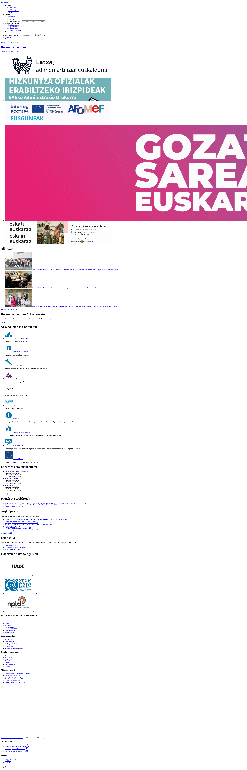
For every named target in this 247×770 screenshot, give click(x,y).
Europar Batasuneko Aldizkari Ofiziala (16, 682)
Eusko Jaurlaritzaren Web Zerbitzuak (12, 738)
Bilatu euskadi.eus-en (15, 21)
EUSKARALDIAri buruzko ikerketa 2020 (18, 528)
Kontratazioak (9, 659)
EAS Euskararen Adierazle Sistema (15, 547)
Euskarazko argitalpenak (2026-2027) (16, 471)
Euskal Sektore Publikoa (20, 338)
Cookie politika (13, 28)
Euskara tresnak (17, 365)
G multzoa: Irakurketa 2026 (13, 485)
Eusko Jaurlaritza (13, 11)
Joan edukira (4, 2)
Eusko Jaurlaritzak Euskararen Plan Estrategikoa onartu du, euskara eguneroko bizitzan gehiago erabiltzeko (64, 288)
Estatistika (8, 666)
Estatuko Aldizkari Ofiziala (13, 680)
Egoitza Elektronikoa (14, 30)
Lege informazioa (10, 630)
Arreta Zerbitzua (10, 645)
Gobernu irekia (9, 646)
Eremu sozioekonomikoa (20, 352)
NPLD (34, 611)
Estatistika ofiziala (10, 546)
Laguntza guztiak (6, 494)
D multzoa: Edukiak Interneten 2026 (16, 478)
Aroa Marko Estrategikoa (12, 526)
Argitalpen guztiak (6, 533)
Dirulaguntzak (9, 657)
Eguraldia (8, 663)
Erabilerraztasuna (13, 25)
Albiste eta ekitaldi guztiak (9, 309)
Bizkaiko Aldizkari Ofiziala (13, 677)
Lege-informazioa (13, 27)
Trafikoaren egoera (10, 664)
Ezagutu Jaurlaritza (10, 641)
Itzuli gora (8, 762)
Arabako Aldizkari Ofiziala (13, 675)
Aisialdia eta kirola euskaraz (21, 432)
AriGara (15, 378)
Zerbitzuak (16, 418)
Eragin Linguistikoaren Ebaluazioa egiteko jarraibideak (21, 523)
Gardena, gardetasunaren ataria (14, 648)
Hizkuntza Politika (13, 47)
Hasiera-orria (12, 7)
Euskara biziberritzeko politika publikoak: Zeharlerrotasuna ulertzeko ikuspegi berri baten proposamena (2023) (38, 519)
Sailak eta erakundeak (11, 643)
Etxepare (34, 593)
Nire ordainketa (9, 661)
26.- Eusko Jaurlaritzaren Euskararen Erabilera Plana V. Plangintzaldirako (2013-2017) (31, 505)
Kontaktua (11, 16)
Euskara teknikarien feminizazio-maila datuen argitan (21, 521)
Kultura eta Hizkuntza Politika (10, 42)
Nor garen (4, 322)
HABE (34, 575)
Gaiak (10, 9)
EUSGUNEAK (18, 459)
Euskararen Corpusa (19, 445)
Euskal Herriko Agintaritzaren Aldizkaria (17, 673)
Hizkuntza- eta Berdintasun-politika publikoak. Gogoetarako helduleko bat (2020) (29, 524)
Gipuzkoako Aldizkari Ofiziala (14, 679)
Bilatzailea (11, 18)
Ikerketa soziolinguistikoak (13, 549)
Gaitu (14, 392)
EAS (14, 405)
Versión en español (10, 759)
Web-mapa (11, 19)
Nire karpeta (8, 39)
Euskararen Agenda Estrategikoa (15, 506)
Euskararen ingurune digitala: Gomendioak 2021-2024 (21, 530)
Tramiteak (11, 12)
